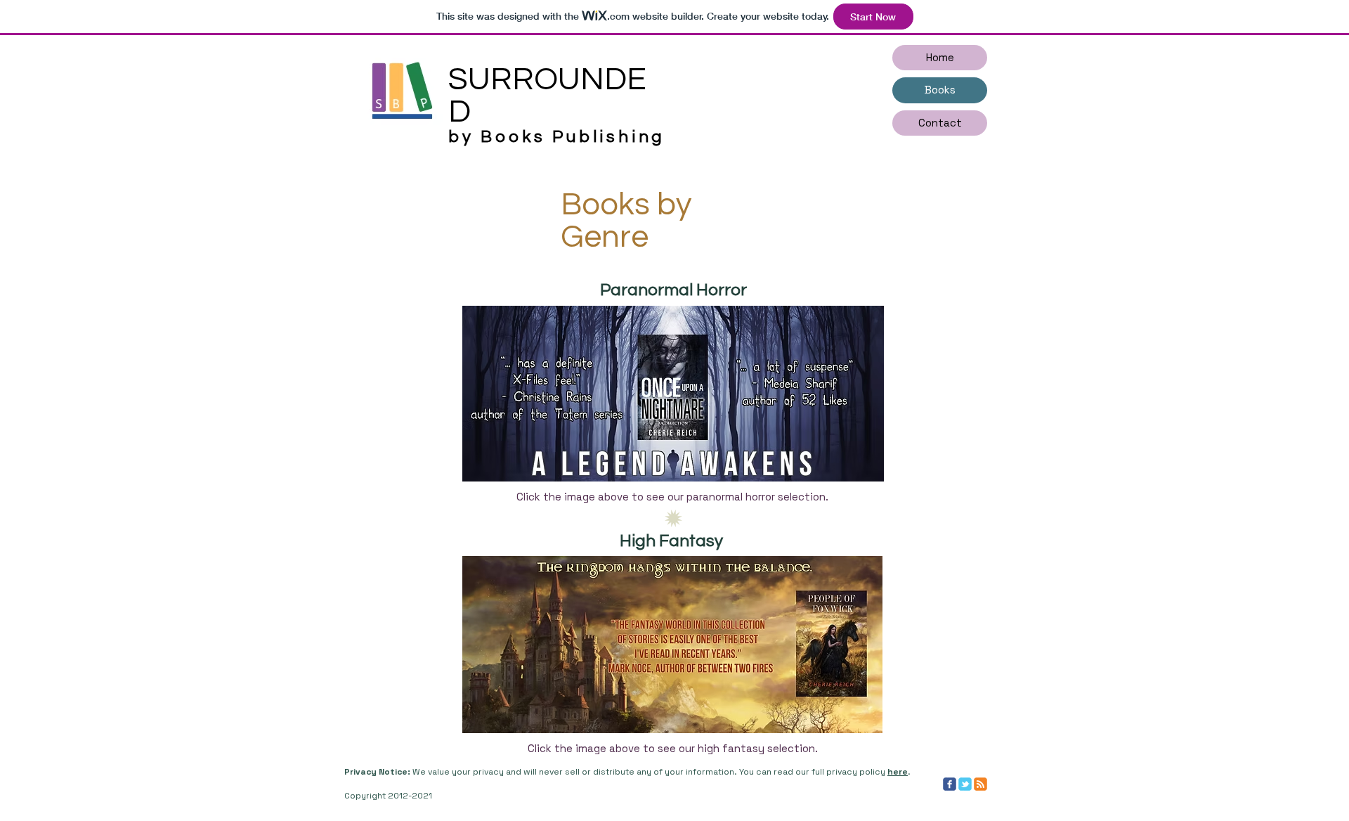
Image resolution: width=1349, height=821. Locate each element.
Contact (940, 122)
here (897, 771)
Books (940, 89)
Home (940, 57)
